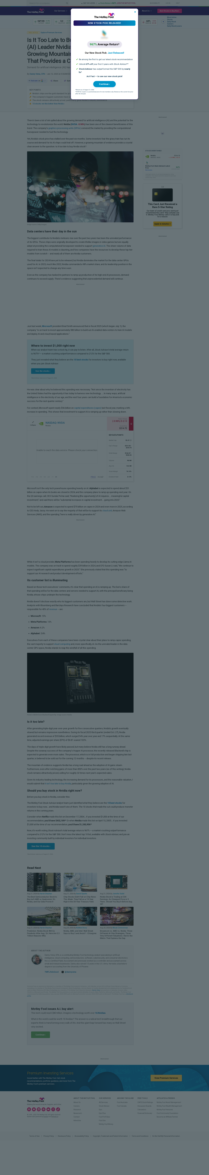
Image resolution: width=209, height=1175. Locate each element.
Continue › (104, 84)
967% (104, 44)
